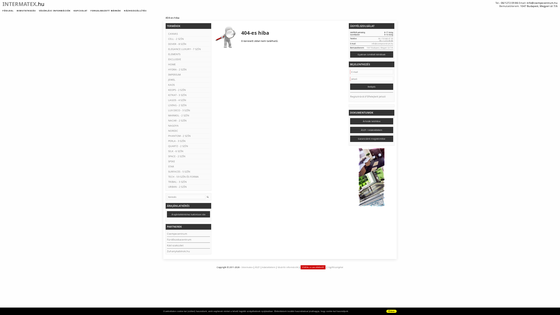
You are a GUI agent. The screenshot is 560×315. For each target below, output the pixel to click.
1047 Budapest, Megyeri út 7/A (539, 6)
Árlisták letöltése (371, 121)
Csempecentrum (177, 233)
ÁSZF (257, 267)
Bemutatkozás (26, 10)
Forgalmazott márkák (106, 10)
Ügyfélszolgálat (335, 267)
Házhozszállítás (135, 10)
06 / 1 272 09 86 (386, 40)
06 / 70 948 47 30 (385, 38)
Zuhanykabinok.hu (178, 251)
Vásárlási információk (55, 10)
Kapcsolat (81, 10)
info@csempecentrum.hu (542, 3)
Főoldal (8, 10)
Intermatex (23, 4)
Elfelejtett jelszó (376, 96)
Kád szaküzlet (175, 245)
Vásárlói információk (288, 267)
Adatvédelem (268, 267)
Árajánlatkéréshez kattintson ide (188, 214)
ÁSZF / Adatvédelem (371, 129)
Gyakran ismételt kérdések (372, 54)
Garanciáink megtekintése (371, 138)
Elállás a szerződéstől (313, 267)
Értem (391, 311)
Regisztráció (357, 96)
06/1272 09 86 (509, 3)
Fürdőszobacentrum (179, 239)
